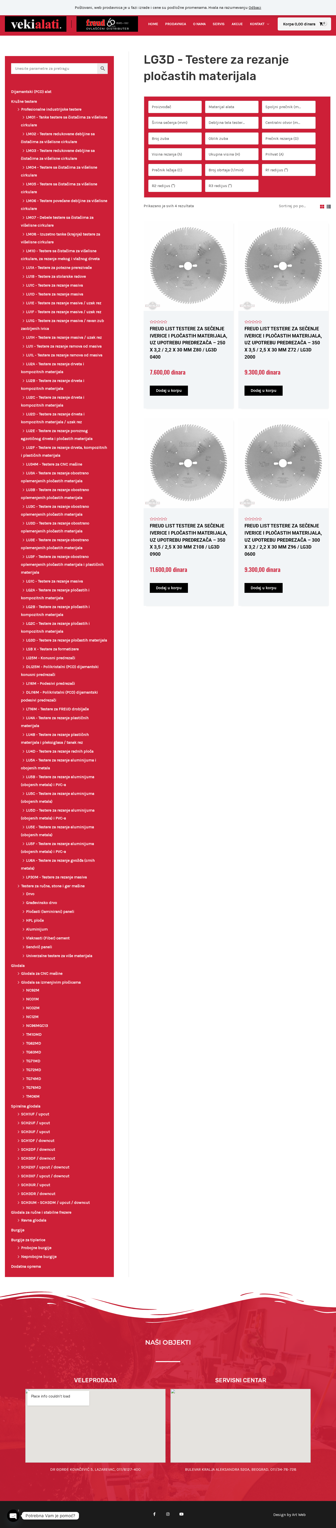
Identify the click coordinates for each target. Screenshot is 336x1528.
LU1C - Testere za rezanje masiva (54, 285)
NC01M (32, 999)
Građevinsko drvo (41, 902)
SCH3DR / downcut (38, 1193)
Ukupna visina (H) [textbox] (224, 154)
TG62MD (33, 1043)
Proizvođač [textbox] (161, 106)
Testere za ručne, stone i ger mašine (53, 886)
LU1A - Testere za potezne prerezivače (59, 267)
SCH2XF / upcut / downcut (45, 1167)
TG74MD (33, 1078)
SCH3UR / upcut (35, 1184)
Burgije (17, 1230)
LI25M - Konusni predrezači (50, 657)
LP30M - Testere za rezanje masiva (56, 877)
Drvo (30, 893)
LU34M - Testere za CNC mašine (54, 464)
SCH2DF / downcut (38, 1149)
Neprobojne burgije (39, 1256)
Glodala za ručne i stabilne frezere (41, 1212)
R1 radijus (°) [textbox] (276, 170)
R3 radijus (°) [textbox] (220, 185)
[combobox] (175, 107)
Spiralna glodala (25, 1106)
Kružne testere (24, 101)
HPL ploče (35, 920)
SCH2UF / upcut (35, 1123)
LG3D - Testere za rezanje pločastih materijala (66, 640)
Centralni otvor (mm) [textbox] (284, 122)
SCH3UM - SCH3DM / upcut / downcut (55, 1202)
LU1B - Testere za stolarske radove (56, 276)
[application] (266, 24)
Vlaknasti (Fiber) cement (48, 938)
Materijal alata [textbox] (221, 106)
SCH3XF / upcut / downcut (45, 1176)
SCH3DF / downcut (38, 1158)
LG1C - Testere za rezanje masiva (54, 581)
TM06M (33, 1096)
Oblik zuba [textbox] (218, 138)
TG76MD (33, 1087)
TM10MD (34, 1034)
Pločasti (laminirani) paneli (50, 911)
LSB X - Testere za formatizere (52, 649)
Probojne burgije (36, 1247)
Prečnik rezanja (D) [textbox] (282, 138)
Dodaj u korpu (169, 390)
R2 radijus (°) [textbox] (163, 185)
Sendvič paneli (39, 947)
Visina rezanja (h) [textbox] (167, 154)
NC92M (32, 990)
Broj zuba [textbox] (160, 138)
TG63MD (33, 1052)
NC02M (33, 1007)
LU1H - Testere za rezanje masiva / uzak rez (64, 337)
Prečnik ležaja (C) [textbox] (167, 170)
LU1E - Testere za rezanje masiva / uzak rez (63, 303)
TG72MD (33, 1069)
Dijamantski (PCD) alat (31, 91)
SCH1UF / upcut (35, 1114)
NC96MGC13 (37, 1025)
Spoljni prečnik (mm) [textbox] (284, 106)
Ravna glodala (33, 1220)
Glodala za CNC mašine (41, 973)
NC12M (32, 1016)
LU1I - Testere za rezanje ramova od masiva (64, 346)
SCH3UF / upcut (35, 1131)
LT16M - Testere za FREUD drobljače (57, 709)
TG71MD (33, 1061)
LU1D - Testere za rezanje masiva (54, 294)
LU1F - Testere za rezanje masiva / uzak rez (63, 311)
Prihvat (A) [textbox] (274, 154)
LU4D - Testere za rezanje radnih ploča (59, 751)
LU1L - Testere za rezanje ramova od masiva (64, 355)
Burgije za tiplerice (28, 1239)
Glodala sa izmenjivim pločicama (51, 982)
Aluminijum (37, 929)
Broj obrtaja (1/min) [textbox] (226, 170)
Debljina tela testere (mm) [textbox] (229, 122)
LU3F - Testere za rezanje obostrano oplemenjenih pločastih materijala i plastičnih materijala (62, 564)
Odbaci (255, 7)
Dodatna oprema (26, 1266)
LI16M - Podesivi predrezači (50, 683)
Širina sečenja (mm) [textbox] (169, 122)
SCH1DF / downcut (37, 1140)
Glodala (18, 965)
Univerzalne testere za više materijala (59, 955)
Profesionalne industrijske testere (51, 109)
